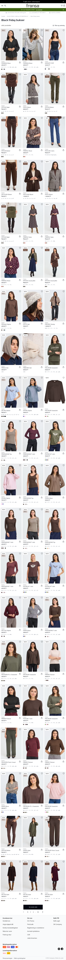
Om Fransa (30, 921)
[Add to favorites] (20, 30)
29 (38, 912)
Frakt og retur (7, 935)
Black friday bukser (35, 16)
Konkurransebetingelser (10, 928)
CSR (28, 935)
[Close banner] (63, 1)
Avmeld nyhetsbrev (33, 931)
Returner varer (7, 931)
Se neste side (33, 907)
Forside (3, 16)
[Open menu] (1, 5)
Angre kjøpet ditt (8, 924)
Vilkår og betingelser (19, 958)
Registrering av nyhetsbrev (35, 928)
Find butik (30, 924)
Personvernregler (7, 958)
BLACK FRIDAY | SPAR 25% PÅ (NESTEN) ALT (17, 16)
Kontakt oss (6, 921)
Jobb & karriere (32, 938)
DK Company (57, 924)
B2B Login (56, 921)
